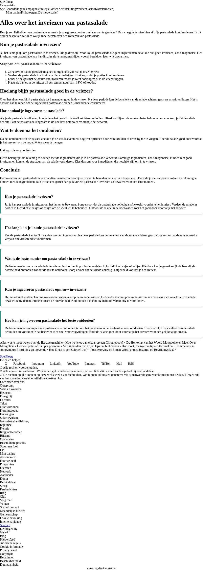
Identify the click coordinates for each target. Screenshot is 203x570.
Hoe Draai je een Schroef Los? (68, 349)
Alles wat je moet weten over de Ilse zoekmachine (31, 342)
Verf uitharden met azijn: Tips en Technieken (91, 346)
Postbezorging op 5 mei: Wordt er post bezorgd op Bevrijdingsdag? (132, 349)
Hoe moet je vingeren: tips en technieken (147, 346)
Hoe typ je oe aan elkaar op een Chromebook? (94, 342)
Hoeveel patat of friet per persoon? (38, 346)
